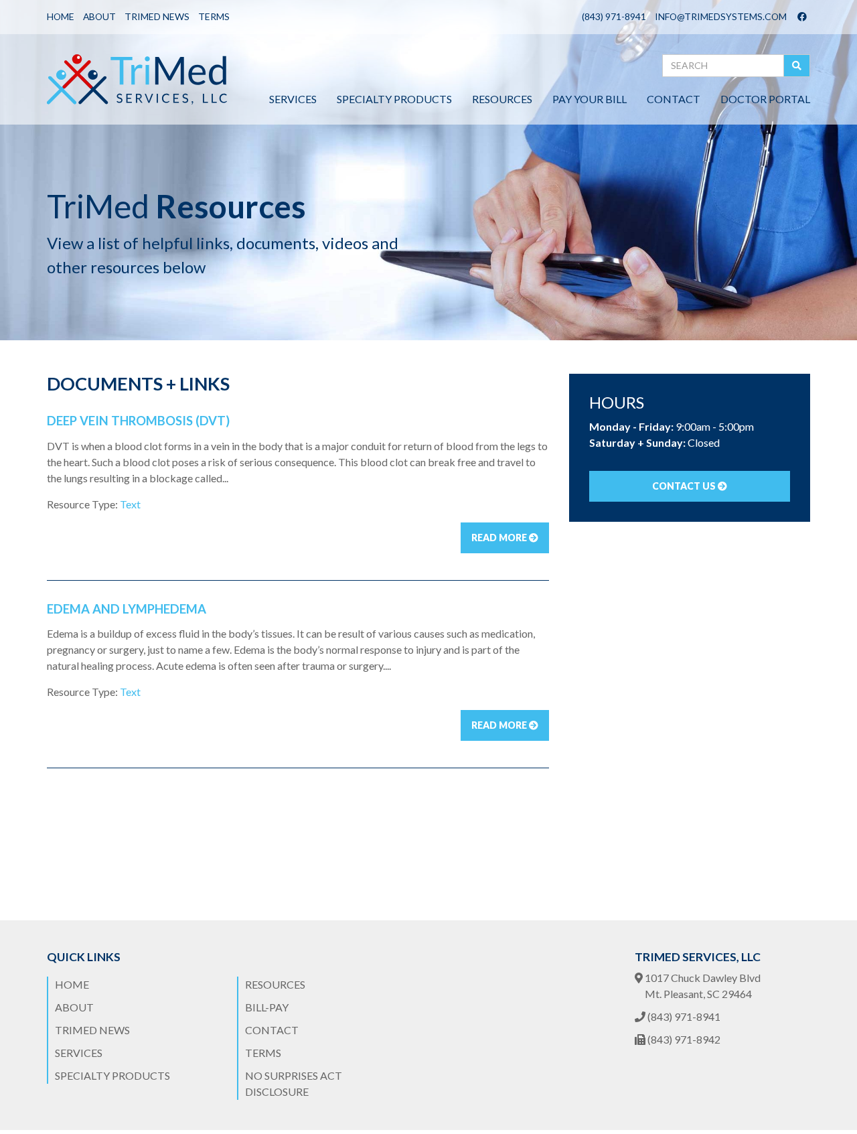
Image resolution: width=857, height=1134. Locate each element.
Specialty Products (394, 98)
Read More (500, 537)
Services (293, 98)
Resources (502, 98)
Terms (214, 16)
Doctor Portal (765, 98)
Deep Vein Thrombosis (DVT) (138, 420)
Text (130, 504)
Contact (673, 98)
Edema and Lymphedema (126, 608)
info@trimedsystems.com (721, 16)
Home (60, 16)
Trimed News (157, 16)
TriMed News (92, 1029)
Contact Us (685, 486)
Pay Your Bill (589, 98)
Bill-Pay (267, 1007)
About (99, 16)
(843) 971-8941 (614, 16)
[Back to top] (819, 1096)
